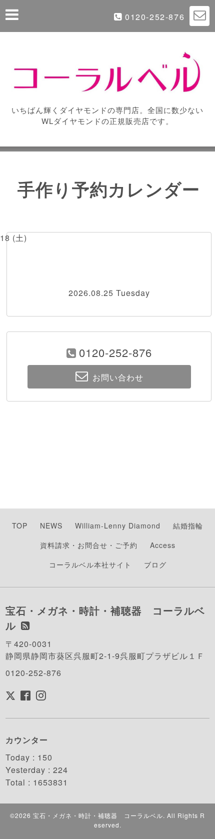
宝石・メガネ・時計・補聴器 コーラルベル (98, 815)
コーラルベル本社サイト (90, 565)
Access (163, 545)
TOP (20, 525)
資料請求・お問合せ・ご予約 (89, 545)
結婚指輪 (188, 525)
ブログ (155, 565)
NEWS (51, 525)
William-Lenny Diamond (117, 525)
